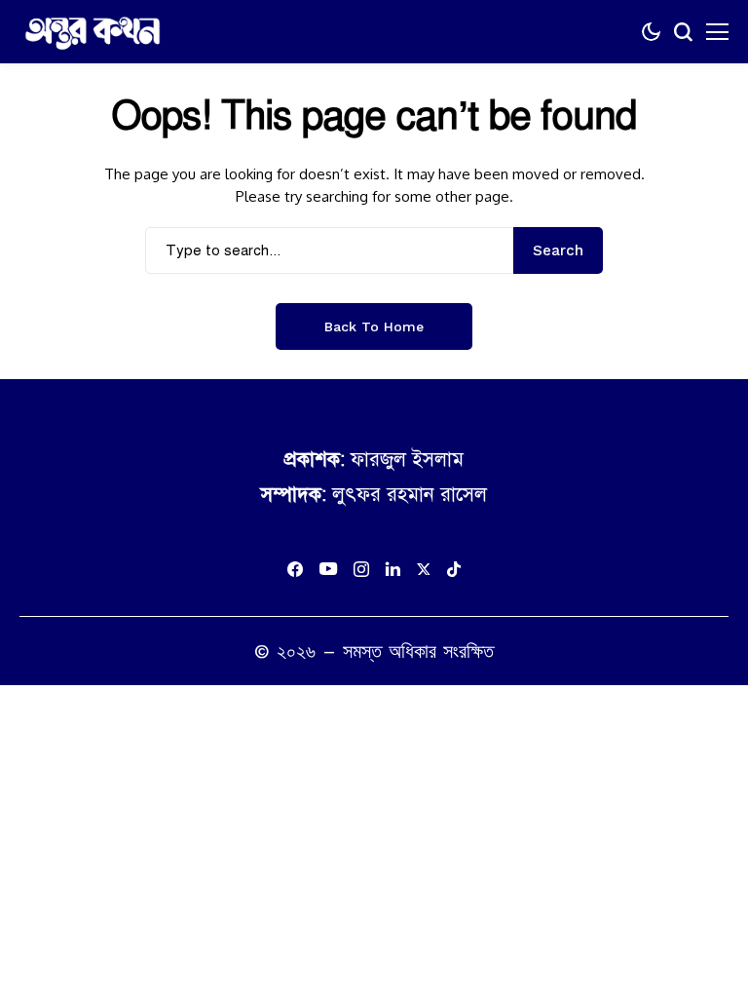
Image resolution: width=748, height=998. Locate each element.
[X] (423, 569)
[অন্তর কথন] (92, 32)
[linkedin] (393, 569)
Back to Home (374, 326)
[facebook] (295, 569)
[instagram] (361, 569)
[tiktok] (454, 569)
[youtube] (328, 569)
